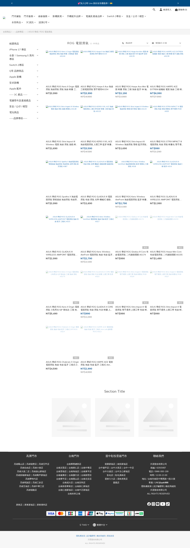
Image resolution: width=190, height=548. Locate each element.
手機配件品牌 (74, 16)
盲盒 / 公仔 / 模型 (135, 16)
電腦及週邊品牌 (94, 16)
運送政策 (110, 536)
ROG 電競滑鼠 (46, 32)
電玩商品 (14, 112)
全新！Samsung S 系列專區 (21, 57)
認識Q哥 (43, 22)
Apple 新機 (15, 76)
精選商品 (14, 43)
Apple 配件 (15, 88)
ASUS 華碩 (33, 32)
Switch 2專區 (114, 16)
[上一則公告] (12, 3)
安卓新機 (14, 82)
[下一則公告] (178, 3)
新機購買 (57, 16)
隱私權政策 (146, 486)
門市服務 (28, 16)
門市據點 (16, 16)
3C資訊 (30, 22)
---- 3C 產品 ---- (18, 94)
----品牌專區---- (19, 32)
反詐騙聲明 (158, 486)
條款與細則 (170, 486)
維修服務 (43, 16)
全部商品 (16, 22)
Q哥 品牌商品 (16, 70)
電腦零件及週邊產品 (20, 100)
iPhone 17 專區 (17, 49)
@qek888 (163, 482)
